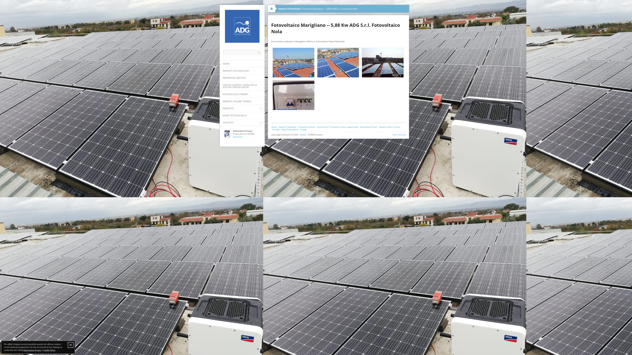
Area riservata (399, 134)
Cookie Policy (49, 350)
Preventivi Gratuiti (234, 77)
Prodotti (228, 108)
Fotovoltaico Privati (235, 94)
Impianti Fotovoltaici (236, 70)
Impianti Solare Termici (237, 101)
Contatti (228, 122)
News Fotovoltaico (235, 115)
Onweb (303, 134)
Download (237, 136)
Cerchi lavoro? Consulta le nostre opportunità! (240, 86)
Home (226, 63)
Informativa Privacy (32, 350)
